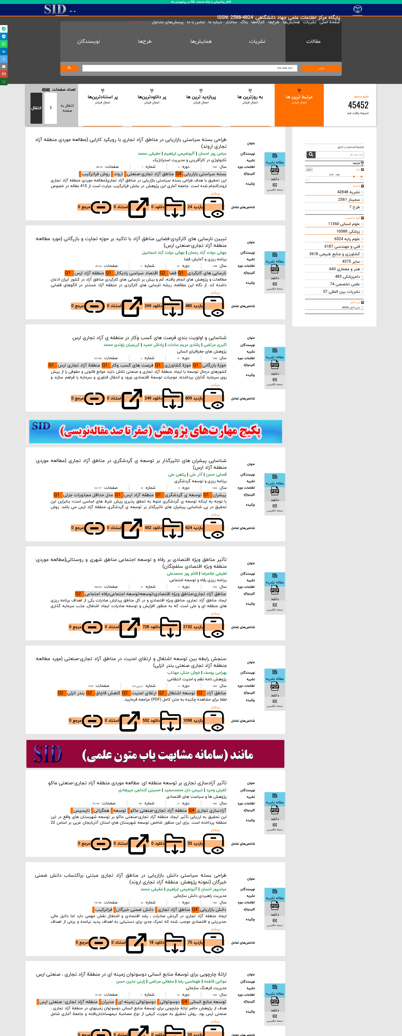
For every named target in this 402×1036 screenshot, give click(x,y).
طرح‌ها (273, 22)
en (71, 11)
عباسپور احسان (214, 889)
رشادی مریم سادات (184, 345)
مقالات (313, 41)
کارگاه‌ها (258, 22)
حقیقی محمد (150, 154)
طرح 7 (354, 207)
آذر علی (197, 475)
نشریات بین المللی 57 (341, 292)
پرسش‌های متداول (168, 22)
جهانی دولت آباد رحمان (207, 253)
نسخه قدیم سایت (139, 21)
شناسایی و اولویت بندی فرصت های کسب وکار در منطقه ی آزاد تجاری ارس (149, 338)
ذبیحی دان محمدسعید (184, 790)
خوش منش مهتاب (184, 673)
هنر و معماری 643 (344, 269)
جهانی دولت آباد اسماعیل (164, 253)
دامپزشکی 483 (347, 277)
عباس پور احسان (212, 154)
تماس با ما (196, 22)
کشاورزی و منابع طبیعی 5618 (334, 254)
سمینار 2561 (349, 200)
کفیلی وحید (216, 790)
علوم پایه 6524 (347, 239)
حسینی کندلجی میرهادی (140, 790)
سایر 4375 (351, 262)
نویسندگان (88, 41)
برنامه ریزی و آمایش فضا (205, 259)
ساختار (231, 22)
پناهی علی (177, 475)
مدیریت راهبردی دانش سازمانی (200, 896)
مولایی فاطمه (215, 981)
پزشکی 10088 (348, 231)
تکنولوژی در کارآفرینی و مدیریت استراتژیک (190, 160)
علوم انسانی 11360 (344, 224)
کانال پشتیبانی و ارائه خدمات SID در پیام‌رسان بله (201, 2)
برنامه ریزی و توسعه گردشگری (200, 481)
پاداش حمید (154, 345)
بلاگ (244, 22)
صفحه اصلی (330, 22)
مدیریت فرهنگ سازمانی (206, 988)
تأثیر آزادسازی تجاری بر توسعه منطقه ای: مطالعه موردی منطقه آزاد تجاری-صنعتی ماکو (137, 783)
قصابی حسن (216, 475)
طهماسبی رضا (190, 981)
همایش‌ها (291, 22)
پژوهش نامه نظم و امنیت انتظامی (197, 679)
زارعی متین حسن (131, 981)
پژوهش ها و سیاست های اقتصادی (196, 797)
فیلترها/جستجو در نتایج (349, 147)
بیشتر (215, 193)
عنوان (322, 68)
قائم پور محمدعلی (183, 573)
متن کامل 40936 (351, 307)
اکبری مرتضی (215, 345)
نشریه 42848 (348, 192)
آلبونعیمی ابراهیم (180, 154)
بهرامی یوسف (215, 673)
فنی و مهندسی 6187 (342, 247)
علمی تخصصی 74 (345, 284)
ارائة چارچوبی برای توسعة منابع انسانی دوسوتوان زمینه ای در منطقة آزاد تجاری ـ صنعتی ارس (131, 974)
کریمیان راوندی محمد (122, 345)
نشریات (309, 22)
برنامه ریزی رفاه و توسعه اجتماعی (198, 580)
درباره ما (215, 22)
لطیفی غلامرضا (214, 573)
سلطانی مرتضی (162, 981)
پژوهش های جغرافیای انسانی (202, 351)
